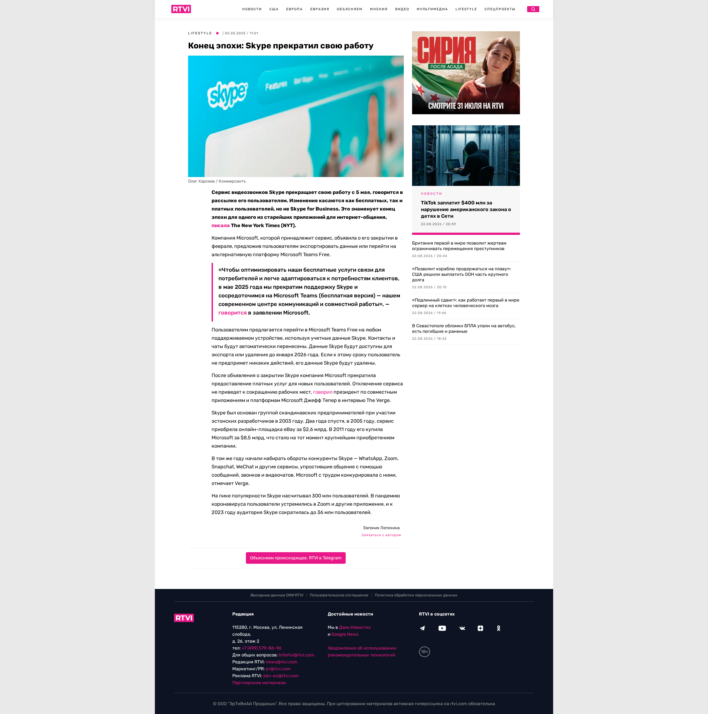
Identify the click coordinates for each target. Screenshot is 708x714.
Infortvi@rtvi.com (296, 655)
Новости (252, 9)
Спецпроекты (500, 9)
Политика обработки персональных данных (416, 595)
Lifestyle (466, 9)
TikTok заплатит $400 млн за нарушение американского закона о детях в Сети (466, 209)
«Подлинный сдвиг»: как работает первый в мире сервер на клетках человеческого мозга (465, 302)
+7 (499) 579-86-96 (262, 648)
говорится (232, 312)
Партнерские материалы (259, 682)
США (274, 9)
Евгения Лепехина (381, 527)
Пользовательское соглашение (339, 595)
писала (221, 225)
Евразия (319, 9)
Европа (294, 9)
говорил (322, 392)
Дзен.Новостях (355, 627)
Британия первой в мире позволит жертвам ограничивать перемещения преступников (459, 245)
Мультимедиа (432, 9)
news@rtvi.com (281, 661)
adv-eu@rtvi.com (281, 675)
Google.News (345, 634)
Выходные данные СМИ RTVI (277, 595)
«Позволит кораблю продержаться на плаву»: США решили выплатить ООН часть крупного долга (461, 274)
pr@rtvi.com (278, 668)
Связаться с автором (381, 535)
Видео (402, 9)
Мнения (379, 9)
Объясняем (350, 9)
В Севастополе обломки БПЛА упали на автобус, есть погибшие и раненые (464, 328)
